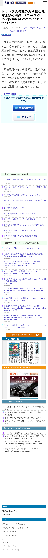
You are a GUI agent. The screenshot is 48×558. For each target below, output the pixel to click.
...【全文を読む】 (9, 94)
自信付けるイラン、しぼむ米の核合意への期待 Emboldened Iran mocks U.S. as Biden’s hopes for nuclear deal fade (23, 318)
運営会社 (5, 542)
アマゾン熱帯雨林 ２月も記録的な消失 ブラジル (24, 214)
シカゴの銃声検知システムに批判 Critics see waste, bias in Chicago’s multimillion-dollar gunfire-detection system (24, 290)
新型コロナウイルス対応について (13, 524)
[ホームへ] (15, 3)
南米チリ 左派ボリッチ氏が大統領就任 (19, 219)
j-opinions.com (7, 539)
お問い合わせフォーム (10, 531)
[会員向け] (21, 31)
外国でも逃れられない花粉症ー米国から (19, 230)
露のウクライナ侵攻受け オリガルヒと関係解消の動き (25, 201)
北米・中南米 (29, 28)
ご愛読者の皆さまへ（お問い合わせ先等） (16, 528)
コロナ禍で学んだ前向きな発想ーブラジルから (22, 195)
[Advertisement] (24, 148)
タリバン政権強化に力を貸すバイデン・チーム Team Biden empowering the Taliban (25, 326)
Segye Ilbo (6, 514)
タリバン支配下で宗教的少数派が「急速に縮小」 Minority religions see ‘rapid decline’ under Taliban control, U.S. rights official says (24, 263)
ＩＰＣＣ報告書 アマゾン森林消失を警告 (20, 236)
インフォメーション (9, 535)
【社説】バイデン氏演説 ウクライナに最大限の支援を (25, 180)
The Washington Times (10, 511)
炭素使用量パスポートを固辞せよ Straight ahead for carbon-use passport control (24, 299)
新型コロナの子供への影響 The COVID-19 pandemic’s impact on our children (21, 272)
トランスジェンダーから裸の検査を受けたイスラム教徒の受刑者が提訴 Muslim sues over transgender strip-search (25, 281)
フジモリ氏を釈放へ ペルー (15, 208)
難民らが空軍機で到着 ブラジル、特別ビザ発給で (24, 225)
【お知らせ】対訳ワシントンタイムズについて (22, 248)
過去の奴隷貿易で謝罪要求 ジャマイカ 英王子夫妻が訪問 (25, 188)
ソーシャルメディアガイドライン (13, 550)
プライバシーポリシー (10, 546)
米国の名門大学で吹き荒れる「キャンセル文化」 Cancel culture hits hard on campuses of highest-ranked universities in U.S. (25, 308)
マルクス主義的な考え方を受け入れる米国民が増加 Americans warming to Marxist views (25, 255)
